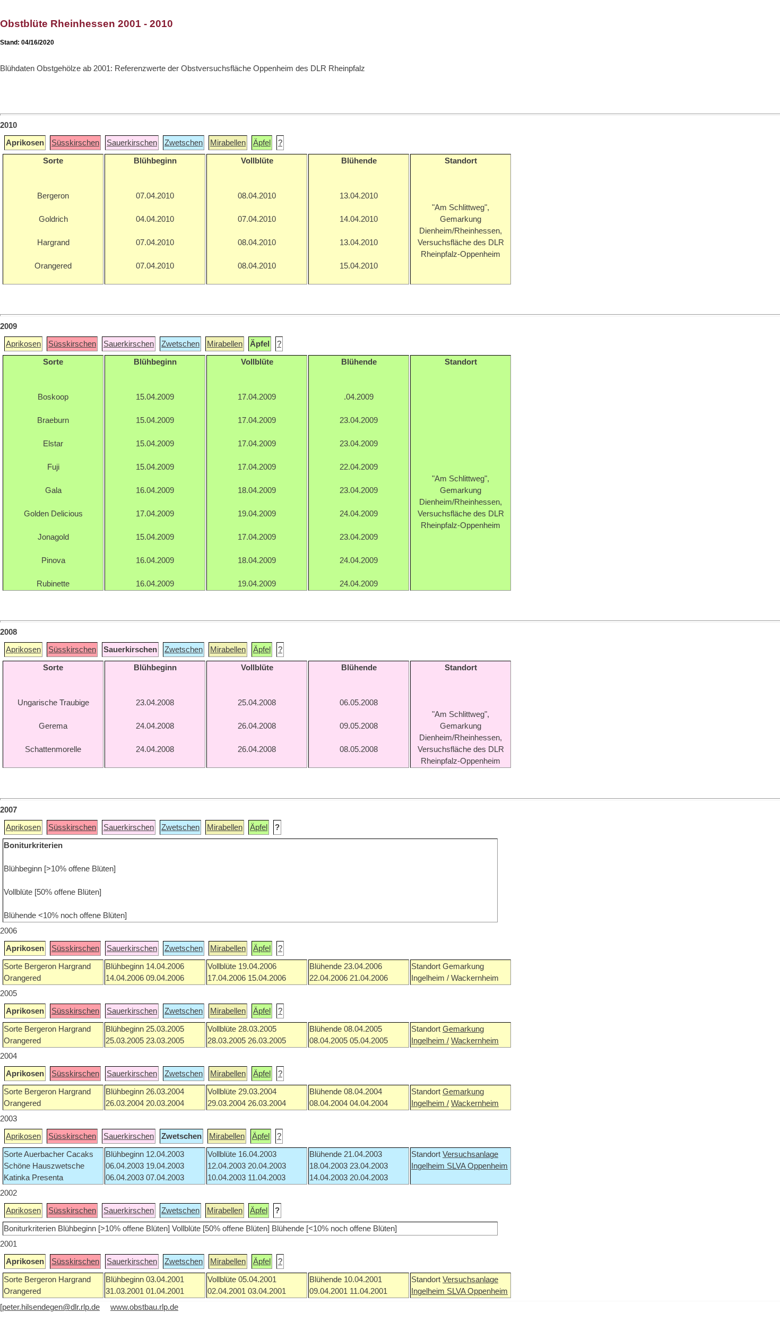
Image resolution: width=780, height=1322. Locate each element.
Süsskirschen (75, 143)
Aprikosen (23, 344)
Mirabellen (228, 143)
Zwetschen (183, 143)
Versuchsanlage (470, 1154)
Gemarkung (463, 1029)
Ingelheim (429, 1166)
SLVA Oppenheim (477, 1166)
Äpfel (262, 143)
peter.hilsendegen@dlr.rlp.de (51, 1307)
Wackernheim (475, 1040)
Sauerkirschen (132, 143)
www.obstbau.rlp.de (144, 1307)
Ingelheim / (430, 1040)
